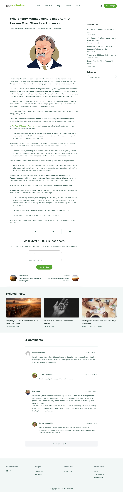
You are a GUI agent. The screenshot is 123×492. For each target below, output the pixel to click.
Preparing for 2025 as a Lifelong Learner (101, 55)
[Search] (101, 6)
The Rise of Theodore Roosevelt (23, 126)
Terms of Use (98, 477)
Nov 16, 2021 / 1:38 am (92, 423)
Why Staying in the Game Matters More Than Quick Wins (101, 39)
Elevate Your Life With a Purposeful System (100, 62)
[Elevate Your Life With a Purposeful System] (61, 307)
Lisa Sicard (36, 391)
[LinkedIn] (53, 231)
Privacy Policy (98, 474)
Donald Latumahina (16, 28)
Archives (68, 6)
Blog (58, 6)
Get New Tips (110, 6)
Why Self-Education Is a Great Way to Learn (100, 30)
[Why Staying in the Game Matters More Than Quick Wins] (23, 307)
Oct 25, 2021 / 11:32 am (91, 352)
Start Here (48, 6)
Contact (96, 471)
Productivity (47, 28)
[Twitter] (35, 231)
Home (38, 6)
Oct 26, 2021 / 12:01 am (91, 374)
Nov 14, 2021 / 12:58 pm (91, 391)
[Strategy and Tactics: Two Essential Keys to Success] (99, 307)
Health (40, 28)
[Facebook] (18, 231)
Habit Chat (68, 471)
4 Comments (58, 28)
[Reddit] (70, 231)
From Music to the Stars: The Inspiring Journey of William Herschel (101, 47)
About (78, 6)
